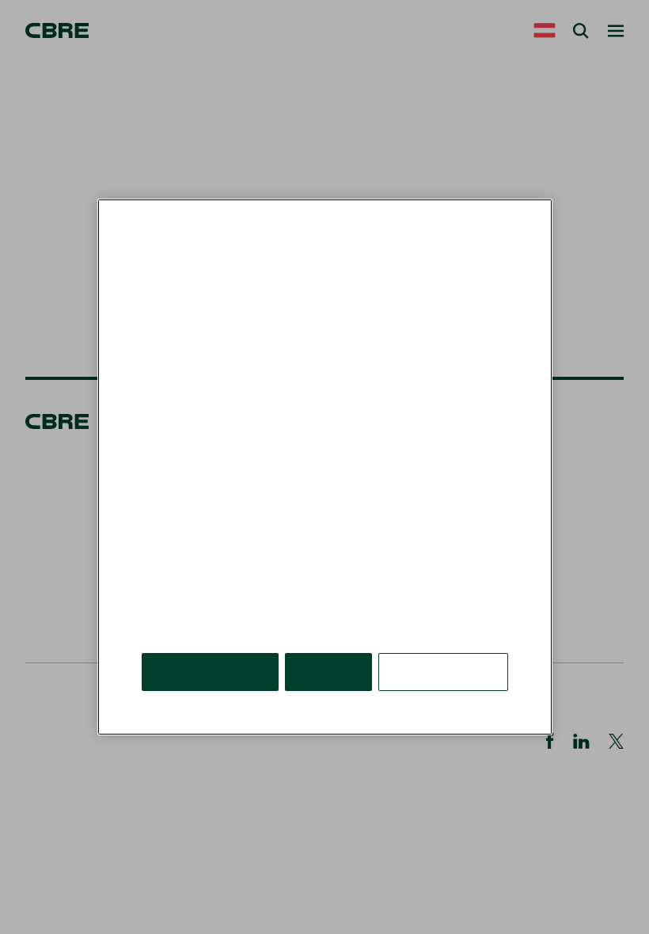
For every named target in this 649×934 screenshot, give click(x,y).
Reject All (328, 671)
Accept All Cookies (210, 671)
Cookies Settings (443, 671)
